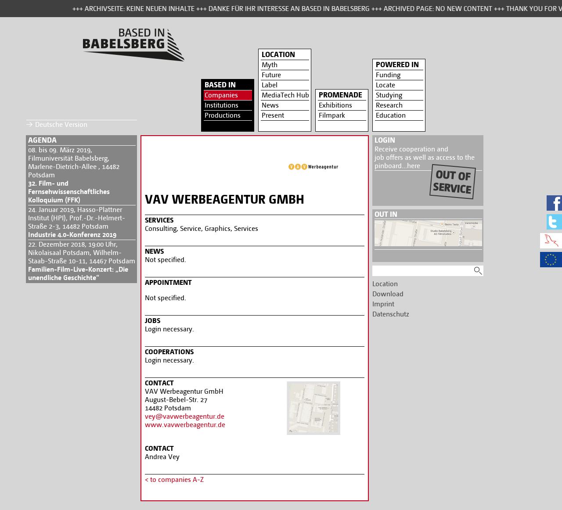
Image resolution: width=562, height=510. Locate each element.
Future (271, 75)
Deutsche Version (61, 124)
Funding (388, 75)
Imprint (383, 304)
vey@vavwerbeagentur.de (184, 416)
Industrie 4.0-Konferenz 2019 (72, 234)
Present (273, 115)
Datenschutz (390, 314)
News (270, 105)
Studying (389, 95)
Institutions (221, 105)
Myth (269, 65)
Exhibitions (335, 105)
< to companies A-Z (174, 479)
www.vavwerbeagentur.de (185, 424)
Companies (221, 95)
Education (391, 115)
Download (387, 294)
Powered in (397, 64)
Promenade (340, 94)
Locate (385, 85)
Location (278, 54)
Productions (223, 115)
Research (389, 105)
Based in (220, 84)
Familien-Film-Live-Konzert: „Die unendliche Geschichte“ (78, 273)
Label (269, 85)
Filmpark (332, 115)
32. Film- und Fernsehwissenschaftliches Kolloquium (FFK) (69, 191)
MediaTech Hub (285, 95)
